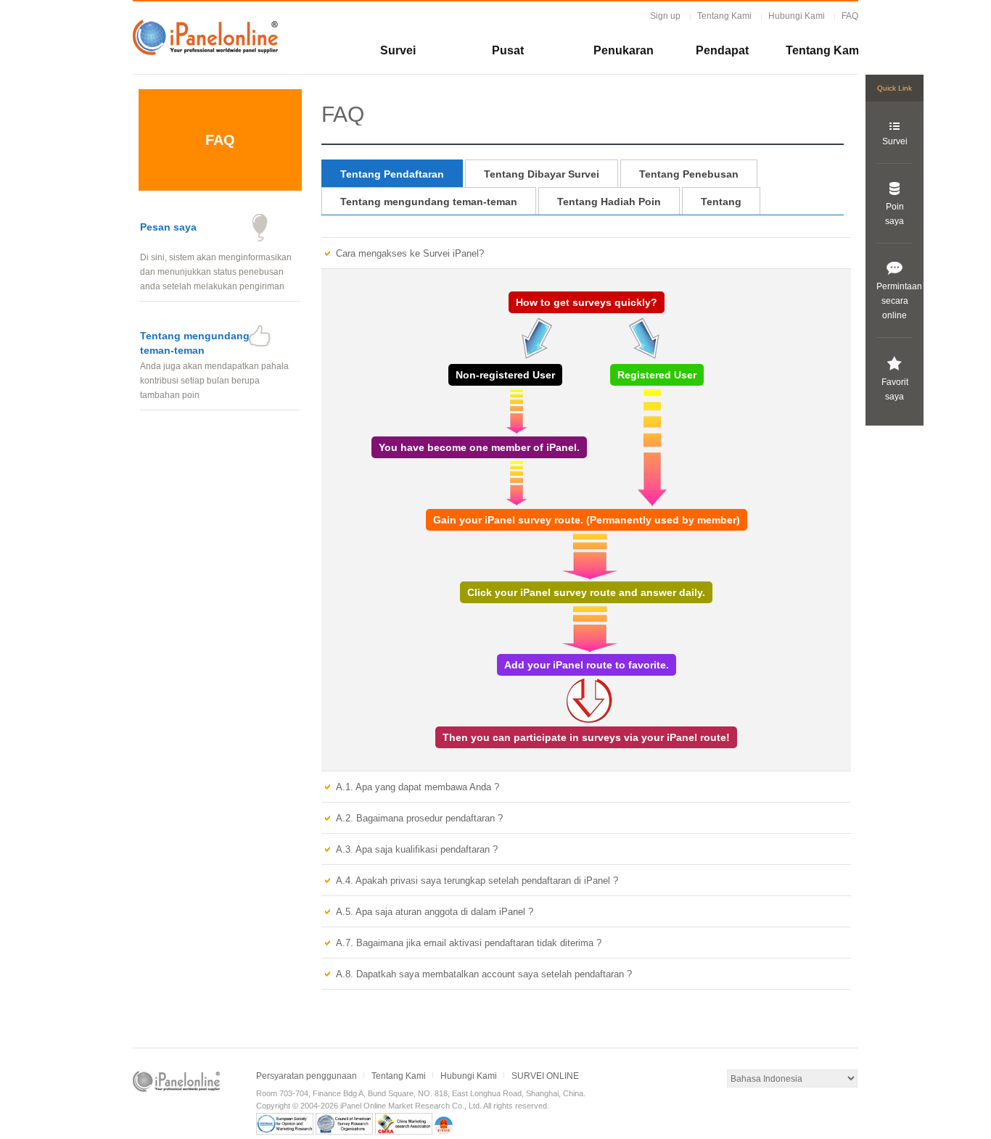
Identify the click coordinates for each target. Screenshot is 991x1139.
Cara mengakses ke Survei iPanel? (410, 253)
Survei (398, 50)
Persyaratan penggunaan (306, 1076)
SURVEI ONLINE (545, 1076)
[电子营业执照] (444, 1131)
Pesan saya (168, 227)
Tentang (721, 201)
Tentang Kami (724, 16)
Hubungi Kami (796, 16)
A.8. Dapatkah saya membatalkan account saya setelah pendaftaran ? (484, 974)
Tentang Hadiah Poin (609, 201)
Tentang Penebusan (689, 174)
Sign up (665, 16)
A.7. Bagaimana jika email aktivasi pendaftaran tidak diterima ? (468, 942)
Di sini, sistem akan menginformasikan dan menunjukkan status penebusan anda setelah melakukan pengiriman (216, 271)
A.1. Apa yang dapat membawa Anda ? (417, 787)
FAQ (850, 16)
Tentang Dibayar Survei (541, 174)
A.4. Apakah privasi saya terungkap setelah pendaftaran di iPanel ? (477, 880)
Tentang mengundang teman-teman (428, 201)
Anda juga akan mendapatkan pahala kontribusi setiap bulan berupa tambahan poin (214, 380)
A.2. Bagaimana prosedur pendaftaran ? (419, 818)
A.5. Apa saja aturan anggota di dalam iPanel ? (434, 911)
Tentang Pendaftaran (392, 174)
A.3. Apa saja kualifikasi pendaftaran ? (417, 849)
